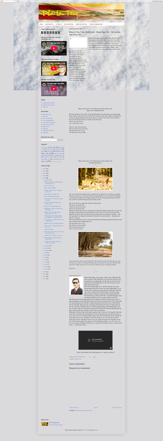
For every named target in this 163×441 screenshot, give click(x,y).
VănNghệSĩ (56, 159)
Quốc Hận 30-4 (49, 24)
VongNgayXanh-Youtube (49, 103)
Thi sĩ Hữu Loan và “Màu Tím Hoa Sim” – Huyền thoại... (54, 220)
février (46, 266)
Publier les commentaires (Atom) (84, 410)
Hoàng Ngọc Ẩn (77, 359)
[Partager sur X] (92, 357)
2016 (44, 276)
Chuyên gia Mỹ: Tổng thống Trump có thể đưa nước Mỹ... (53, 182)
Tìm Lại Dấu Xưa (68, 24)
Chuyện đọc (49, 149)
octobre (46, 248)
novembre (47, 246)
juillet (46, 255)
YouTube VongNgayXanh (95, 24)
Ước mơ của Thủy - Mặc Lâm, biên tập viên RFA (53, 199)
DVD (42, 151)
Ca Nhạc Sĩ (59, 24)
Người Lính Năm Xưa (81, 24)
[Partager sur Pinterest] (95, 357)
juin (45, 257)
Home (41, 24)
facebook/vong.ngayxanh (49, 105)
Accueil (95, 407)
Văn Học (59, 157)
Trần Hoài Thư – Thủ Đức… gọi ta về (53, 235)
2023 (44, 168)
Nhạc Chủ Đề (57, 153)
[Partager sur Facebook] (94, 357)
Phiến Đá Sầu (46, 126)
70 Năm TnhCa (44, 147)
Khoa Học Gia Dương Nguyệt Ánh (52, 206)
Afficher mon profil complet (56, 425)
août (45, 252)
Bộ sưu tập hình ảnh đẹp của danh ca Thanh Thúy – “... (53, 238)
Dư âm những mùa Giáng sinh (51, 194)
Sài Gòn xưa (61, 155)
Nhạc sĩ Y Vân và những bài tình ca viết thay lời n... (53, 226)
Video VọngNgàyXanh (48, 120)
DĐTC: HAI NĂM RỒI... (50, 188)
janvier (46, 269)
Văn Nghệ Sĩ (45, 159)
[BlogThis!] (90, 357)
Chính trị (58, 149)
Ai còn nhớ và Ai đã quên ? (49, 122)
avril (45, 262)
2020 (44, 175)
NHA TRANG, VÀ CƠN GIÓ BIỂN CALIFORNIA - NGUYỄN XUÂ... (53, 216)
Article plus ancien (116, 407)
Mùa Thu (49, 151)
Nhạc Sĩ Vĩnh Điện (48, 229)
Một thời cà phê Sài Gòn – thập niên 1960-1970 (53, 191)
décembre (46, 180)
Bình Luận (52, 147)
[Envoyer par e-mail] (89, 357)
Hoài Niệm (45, 116)
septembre (47, 250)
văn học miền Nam (55, 161)
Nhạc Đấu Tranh (45, 155)
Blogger (96, 430)
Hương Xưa (45, 132)
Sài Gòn (54, 155)
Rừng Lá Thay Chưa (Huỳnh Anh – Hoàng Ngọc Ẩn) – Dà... (52, 212)
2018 (44, 272)
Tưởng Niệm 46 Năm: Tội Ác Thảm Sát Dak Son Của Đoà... (53, 232)
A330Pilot (85, 430)
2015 (44, 279)
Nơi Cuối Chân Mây (47, 118)
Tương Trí (45, 107)
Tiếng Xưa (45, 128)
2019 (44, 178)
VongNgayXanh (55, 422)
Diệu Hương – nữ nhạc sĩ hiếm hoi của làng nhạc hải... (53, 209)
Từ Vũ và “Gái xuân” (49, 185)
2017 (44, 274)
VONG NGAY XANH (48, 130)
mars (45, 264)
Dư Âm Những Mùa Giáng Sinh (52, 196)
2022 (44, 171)
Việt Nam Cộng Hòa (49, 157)
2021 (44, 173)
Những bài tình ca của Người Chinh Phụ (53, 223)
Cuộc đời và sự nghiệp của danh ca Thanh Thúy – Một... (52, 242)
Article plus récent (74, 407)
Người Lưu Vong (47, 114)
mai (45, 259)
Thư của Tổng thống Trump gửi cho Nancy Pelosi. (52, 203)
